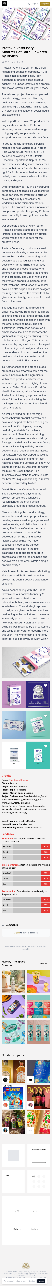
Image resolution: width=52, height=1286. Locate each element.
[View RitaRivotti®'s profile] (30, 1079)
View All (43, 963)
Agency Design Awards (15, 1277)
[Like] (45, 12)
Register (45, 3)
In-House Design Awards (36, 1277)
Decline (32, 1281)
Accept (41, 1281)
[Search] (29, 4)
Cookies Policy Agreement (27, 1273)
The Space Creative (18, 780)
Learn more (21, 1281)
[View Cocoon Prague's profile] (30, 1130)
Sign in (35, 4)
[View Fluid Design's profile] (5, 1105)
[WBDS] (34, 1176)
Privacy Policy (9, 1273)
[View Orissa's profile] (5, 1130)
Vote (46, 846)
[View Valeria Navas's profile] (30, 1105)
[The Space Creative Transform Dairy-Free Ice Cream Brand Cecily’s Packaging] (13, 1032)
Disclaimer (31, 1275)
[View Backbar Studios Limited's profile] (5, 1079)
